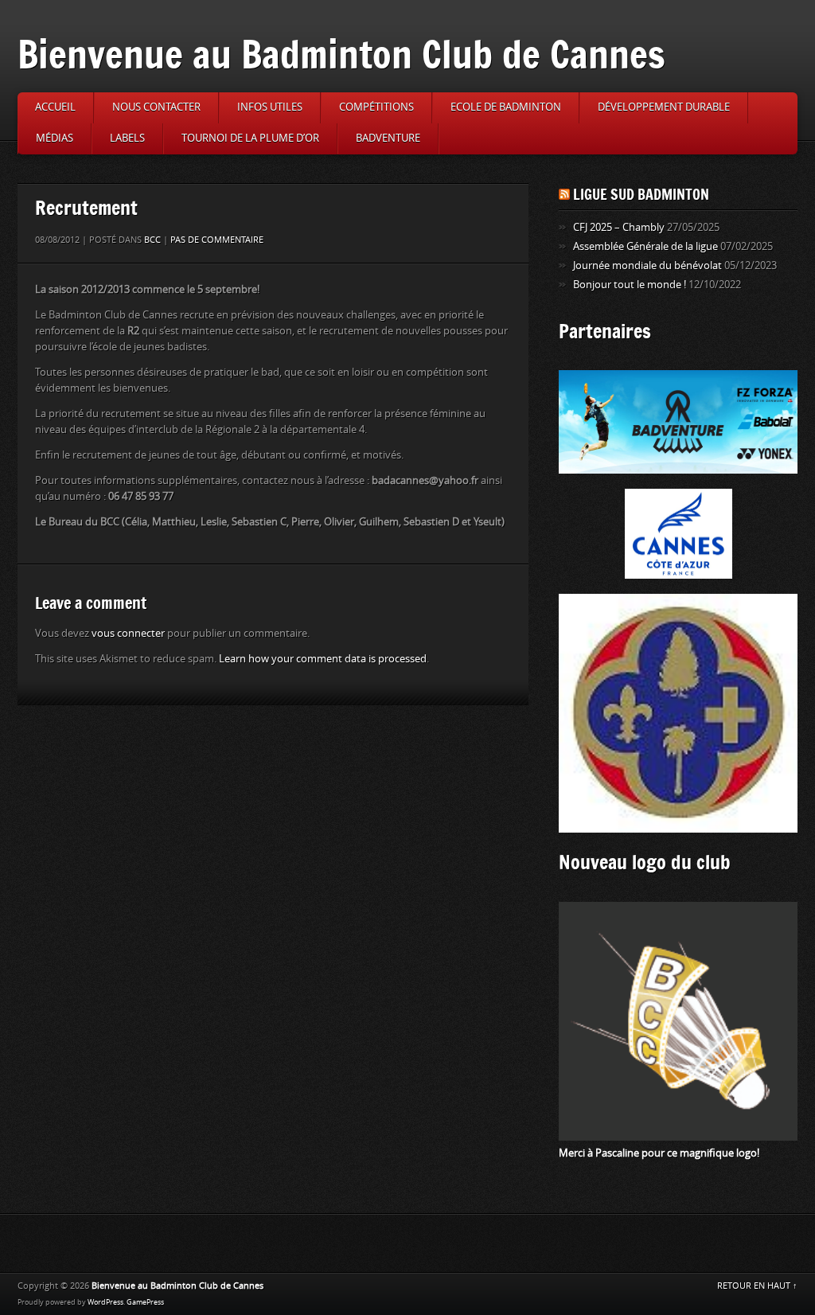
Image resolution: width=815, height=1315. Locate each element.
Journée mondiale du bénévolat (647, 265)
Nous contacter (156, 107)
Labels (127, 138)
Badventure (388, 138)
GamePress (145, 1302)
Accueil (55, 107)
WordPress (105, 1302)
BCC (152, 240)
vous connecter (128, 633)
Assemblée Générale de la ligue (645, 246)
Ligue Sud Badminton (641, 194)
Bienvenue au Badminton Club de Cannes (341, 54)
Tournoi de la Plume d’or (250, 138)
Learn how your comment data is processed (323, 659)
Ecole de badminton (505, 107)
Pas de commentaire (216, 240)
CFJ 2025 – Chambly (619, 227)
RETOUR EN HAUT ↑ (757, 1286)
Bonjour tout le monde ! (629, 285)
